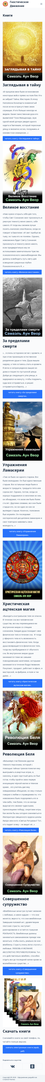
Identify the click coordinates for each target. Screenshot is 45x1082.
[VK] (13, 1066)
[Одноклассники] (32, 1066)
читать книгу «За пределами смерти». (22, 394)
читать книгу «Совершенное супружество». (22, 971)
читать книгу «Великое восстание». (22, 272)
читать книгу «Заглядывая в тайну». (22, 138)
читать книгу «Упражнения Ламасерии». (22, 533)
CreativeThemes (9, 1079)
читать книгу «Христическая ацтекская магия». (22, 683)
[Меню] (41, 4)
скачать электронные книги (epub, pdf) (22, 1049)
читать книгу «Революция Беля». (21, 830)
